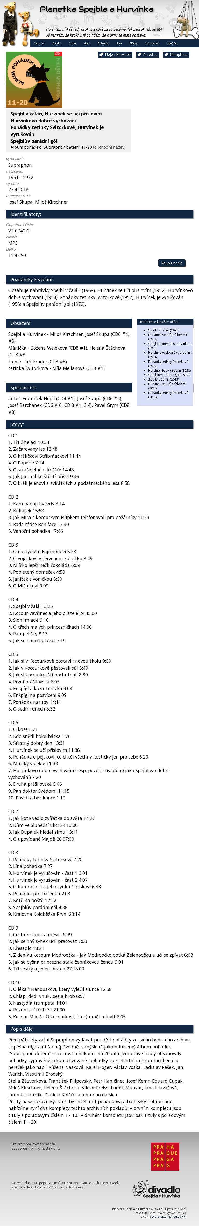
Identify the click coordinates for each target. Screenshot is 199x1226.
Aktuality (39, 43)
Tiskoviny (103, 43)
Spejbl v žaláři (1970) (163, 330)
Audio (72, 43)
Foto (119, 43)
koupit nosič (171, 262)
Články (133, 43)
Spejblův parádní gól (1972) (168, 375)
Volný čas (172, 43)
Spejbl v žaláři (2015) (163, 379)
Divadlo (56, 43)
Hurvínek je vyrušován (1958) (169, 370)
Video (87, 43)
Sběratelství (152, 43)
